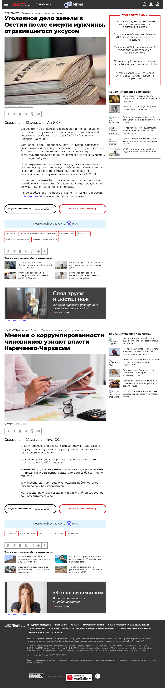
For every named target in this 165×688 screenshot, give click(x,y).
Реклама (75, 625)
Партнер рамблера (54, 676)
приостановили (31, 196)
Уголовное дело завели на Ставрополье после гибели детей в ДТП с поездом (35, 265)
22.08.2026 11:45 (12, 330)
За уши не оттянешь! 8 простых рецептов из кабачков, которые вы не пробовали (141, 98)
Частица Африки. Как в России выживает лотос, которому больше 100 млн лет (140, 341)
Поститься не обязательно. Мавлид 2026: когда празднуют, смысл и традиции (135, 37)
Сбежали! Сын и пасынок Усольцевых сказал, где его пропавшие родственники (141, 362)
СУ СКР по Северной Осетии (19, 106)
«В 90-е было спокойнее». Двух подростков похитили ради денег (140, 150)
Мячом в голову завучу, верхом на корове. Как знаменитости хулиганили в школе (134, 24)
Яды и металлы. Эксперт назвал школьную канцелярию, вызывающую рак (139, 372)
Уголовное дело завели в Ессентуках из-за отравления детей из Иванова (33, 275)
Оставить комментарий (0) (82, 209)
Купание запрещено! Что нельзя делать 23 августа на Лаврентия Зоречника (135, 76)
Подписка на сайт (36, 629)
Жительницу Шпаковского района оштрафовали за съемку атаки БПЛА (135, 63)
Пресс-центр (60, 625)
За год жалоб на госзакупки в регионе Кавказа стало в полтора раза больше (35, 569)
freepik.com (21, 423)
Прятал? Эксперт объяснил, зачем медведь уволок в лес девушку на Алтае (140, 141)
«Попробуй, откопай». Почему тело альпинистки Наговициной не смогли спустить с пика (140, 351)
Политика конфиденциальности (134, 629)
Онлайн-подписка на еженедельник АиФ (128, 625)
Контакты (54, 629)
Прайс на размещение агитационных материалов (88, 629)
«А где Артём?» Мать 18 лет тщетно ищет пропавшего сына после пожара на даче (140, 130)
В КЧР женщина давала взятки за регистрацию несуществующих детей (86, 265)
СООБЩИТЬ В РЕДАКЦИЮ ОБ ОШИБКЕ (44, 632)
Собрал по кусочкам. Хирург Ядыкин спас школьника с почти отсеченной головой (141, 120)
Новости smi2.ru (15, 320)
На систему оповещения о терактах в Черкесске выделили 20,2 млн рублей (34, 559)
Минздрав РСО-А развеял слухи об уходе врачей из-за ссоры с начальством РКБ (134, 50)
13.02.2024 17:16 (12, 13)
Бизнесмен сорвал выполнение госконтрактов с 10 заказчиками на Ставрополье (85, 559)
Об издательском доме (39, 625)
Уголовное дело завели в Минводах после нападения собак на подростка (83, 275)
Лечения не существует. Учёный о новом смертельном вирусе (139, 107)
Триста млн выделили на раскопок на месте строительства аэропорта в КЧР (86, 569)
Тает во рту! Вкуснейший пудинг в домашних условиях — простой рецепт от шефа (140, 383)
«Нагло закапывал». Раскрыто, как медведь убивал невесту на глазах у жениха (141, 394)
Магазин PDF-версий (93, 625)
